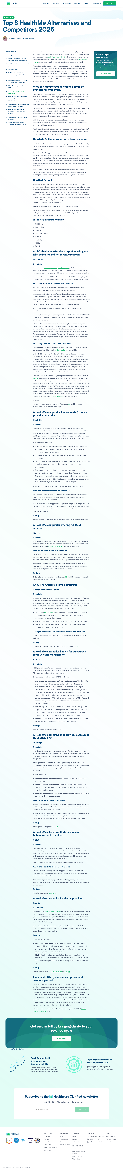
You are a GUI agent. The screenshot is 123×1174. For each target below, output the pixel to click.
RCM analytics (49, 612)
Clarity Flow (47, 1144)
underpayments (58, 396)
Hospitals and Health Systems (78, 1152)
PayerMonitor (48, 1142)
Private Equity (76, 1159)
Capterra (52, 893)
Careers (74, 1139)
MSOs (74, 1149)
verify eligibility (60, 350)
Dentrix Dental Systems (52, 912)
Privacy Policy (110, 1136)
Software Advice (56, 972)
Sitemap (117, 1167)
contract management (55, 546)
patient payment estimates (57, 57)
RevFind (35, 378)
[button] (47, 3)
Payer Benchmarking (50, 1147)
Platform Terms (111, 1139)
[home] (13, 3)
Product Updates (65, 1144)
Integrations (67, 3)
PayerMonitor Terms (112, 1142)
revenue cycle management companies (56, 268)
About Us (75, 1136)
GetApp (67, 972)
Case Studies (64, 1139)
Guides (62, 1142)
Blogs (61, 1136)
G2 (69, 404)
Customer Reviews (78, 1142)
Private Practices (77, 1156)
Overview (47, 1136)
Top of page (8, 55)
